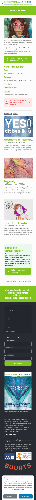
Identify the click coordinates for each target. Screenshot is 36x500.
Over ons (8, 323)
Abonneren (18, 363)
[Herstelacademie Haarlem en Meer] (18, 3)
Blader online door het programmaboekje (16, 411)
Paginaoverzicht (10, 331)
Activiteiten (9, 315)
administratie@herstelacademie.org (22, 441)
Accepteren (25, 496)
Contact (8, 327)
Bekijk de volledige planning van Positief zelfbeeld (16, 59)
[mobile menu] (33, 3)
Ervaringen (9, 319)
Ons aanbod (9, 311)
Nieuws (8, 307)
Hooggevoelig (9, 181)
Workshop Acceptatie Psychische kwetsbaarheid (17, 141)
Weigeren (10, 496)
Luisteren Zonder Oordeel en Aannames (15, 224)
